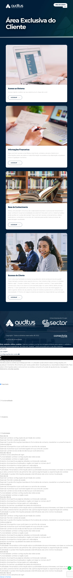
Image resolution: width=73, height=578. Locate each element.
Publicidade (6, 433)
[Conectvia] (60, 336)
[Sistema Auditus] (14, 6)
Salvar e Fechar (5, 577)
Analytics (5, 417)
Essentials (5, 384)
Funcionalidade (7, 400)
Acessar (14, 97)
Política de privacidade (14, 339)
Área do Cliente (60, 5)
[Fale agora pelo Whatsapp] (69, 568)
